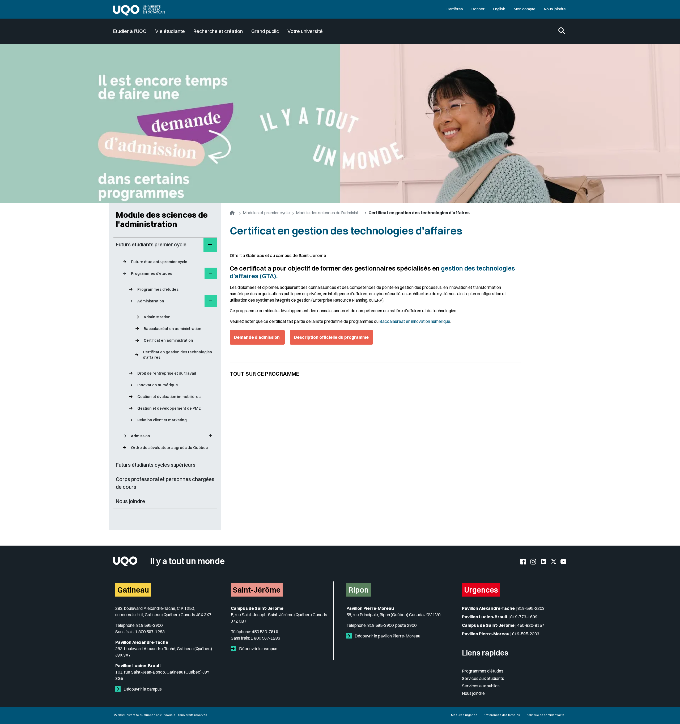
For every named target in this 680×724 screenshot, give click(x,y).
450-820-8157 (530, 625)
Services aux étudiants (483, 678)
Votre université (305, 31)
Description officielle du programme (331, 337)
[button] (210, 245)
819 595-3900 (149, 625)
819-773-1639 (523, 616)
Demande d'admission (257, 337)
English (499, 9)
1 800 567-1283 (150, 631)
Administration (157, 317)
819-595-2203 (531, 608)
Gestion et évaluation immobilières (169, 396)
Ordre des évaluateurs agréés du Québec (169, 447)
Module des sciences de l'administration (162, 219)
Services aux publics (481, 685)
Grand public (265, 31)
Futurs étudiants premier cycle (159, 261)
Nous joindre (555, 9)
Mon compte (525, 9)
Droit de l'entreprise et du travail (166, 373)
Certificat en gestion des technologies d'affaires (177, 355)
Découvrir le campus (142, 689)
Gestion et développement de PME (169, 408)
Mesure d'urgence (464, 715)
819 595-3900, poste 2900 (391, 625)
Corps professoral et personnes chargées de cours (165, 483)
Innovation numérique (157, 385)
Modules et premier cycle (266, 212)
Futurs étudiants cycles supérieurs (156, 465)
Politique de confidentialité (545, 715)
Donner (477, 9)
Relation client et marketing (162, 420)
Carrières (455, 9)
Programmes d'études (157, 289)
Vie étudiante (170, 31)
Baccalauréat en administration (172, 328)
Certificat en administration (168, 340)
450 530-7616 (265, 631)
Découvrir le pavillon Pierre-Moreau (387, 636)
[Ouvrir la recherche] (562, 31)
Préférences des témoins (502, 715)
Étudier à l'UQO (130, 31)
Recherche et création (218, 31)
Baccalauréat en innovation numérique (414, 321)
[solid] (119, 689)
